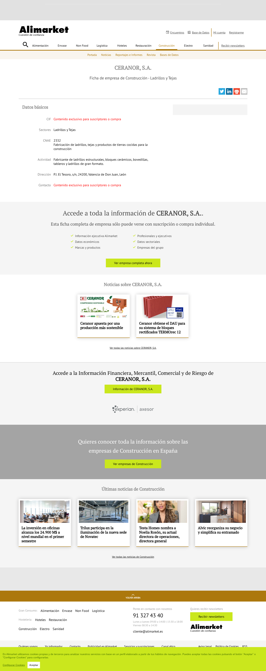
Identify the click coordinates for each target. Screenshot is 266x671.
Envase (62, 45)
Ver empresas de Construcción (133, 464)
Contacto (75, 646)
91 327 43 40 (148, 615)
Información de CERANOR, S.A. (133, 389)
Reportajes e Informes (128, 55)
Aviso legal (205, 646)
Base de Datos (200, 32)
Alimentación (40, 45)
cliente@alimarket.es (148, 631)
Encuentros (177, 32)
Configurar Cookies (14, 665)
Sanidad (208, 45)
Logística (102, 45)
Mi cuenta (219, 32)
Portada (92, 55)
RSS (244, 646)
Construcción (167, 45)
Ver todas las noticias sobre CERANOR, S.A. (133, 347)
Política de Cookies (227, 646)
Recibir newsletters (233, 45)
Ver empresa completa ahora (133, 263)
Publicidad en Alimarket (102, 646)
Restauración (143, 45)
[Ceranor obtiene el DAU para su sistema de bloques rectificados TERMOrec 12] (162, 316)
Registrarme (236, 32)
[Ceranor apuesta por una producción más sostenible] (103, 316)
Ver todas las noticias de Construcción (133, 556)
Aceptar (33, 665)
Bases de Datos (169, 55)
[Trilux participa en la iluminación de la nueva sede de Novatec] (103, 523)
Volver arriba (133, 597)
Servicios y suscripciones (139, 646)
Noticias (106, 55)
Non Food (82, 45)
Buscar (25, 44)
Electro (188, 45)
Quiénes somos (28, 646)
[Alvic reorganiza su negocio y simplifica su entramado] (221, 523)
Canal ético (168, 646)
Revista (151, 55)
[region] (133, 659)
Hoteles (122, 45)
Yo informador (53, 646)
